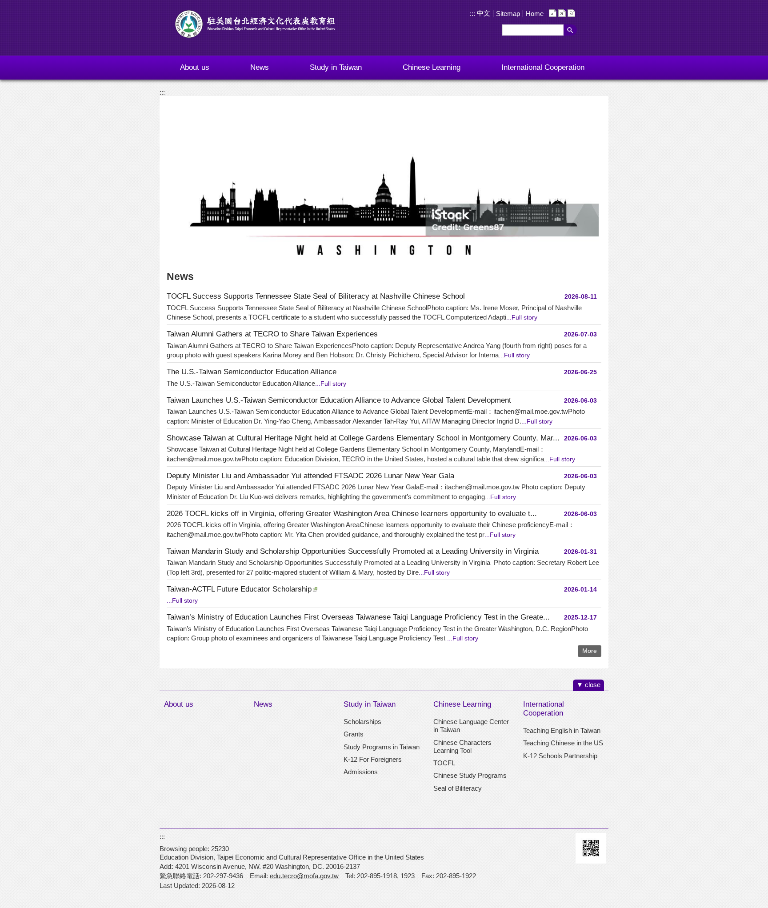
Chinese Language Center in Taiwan (471, 725)
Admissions (361, 772)
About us (178, 704)
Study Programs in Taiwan (382, 747)
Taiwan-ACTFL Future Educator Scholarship (239, 589)
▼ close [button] (588, 684)
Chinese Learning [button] (431, 67)
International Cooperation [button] (542, 67)
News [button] (259, 67)
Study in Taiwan (370, 704)
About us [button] (194, 67)
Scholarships (362, 721)
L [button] (571, 13)
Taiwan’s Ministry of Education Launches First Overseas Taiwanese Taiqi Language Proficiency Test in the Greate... (358, 617)
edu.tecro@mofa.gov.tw (304, 876)
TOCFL (444, 763)
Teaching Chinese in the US (563, 743)
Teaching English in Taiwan (561, 730)
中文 (482, 13)
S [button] (552, 13)
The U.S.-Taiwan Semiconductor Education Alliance (251, 372)
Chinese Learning (462, 704)
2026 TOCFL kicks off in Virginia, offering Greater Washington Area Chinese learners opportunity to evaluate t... (352, 513)
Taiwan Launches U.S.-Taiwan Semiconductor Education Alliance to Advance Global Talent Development (339, 400)
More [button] (589, 651)
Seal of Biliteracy (457, 788)
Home (535, 13)
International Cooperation (543, 708)
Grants (354, 734)
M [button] (562, 13)
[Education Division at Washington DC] (384, 180)
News (263, 704)
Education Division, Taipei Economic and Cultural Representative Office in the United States (255, 24)
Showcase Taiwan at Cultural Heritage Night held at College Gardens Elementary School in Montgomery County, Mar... (363, 438)
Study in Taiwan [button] (336, 67)
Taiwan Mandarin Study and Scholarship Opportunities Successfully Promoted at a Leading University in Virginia (353, 551)
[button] (570, 30)
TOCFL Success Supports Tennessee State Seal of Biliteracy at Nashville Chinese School (316, 296)
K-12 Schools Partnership (560, 756)
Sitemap (508, 13)
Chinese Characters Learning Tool (462, 746)
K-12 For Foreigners (373, 759)
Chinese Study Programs (470, 775)
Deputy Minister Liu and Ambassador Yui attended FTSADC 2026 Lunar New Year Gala (310, 476)
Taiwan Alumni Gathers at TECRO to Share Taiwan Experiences (272, 334)
